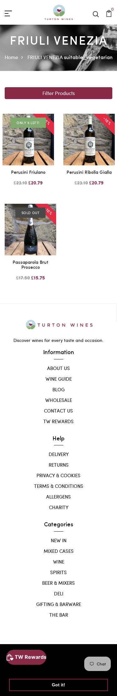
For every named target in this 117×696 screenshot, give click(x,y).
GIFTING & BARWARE (58, 604)
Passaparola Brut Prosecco (30, 265)
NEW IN (58, 540)
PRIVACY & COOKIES (58, 475)
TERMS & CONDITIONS (58, 486)
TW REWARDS (58, 421)
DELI (58, 593)
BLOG (58, 389)
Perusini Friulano (28, 172)
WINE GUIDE (59, 379)
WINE (58, 561)
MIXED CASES (59, 551)
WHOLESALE (58, 400)
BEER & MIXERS (58, 583)
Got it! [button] (58, 684)
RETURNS (59, 465)
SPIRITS (58, 572)
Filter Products (58, 93)
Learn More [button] (22, 668)
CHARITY (58, 507)
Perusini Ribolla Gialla (89, 172)
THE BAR (58, 615)
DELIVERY (59, 454)
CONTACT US (58, 411)
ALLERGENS (58, 496)
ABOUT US (58, 368)
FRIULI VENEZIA (45, 57)
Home (11, 57)
